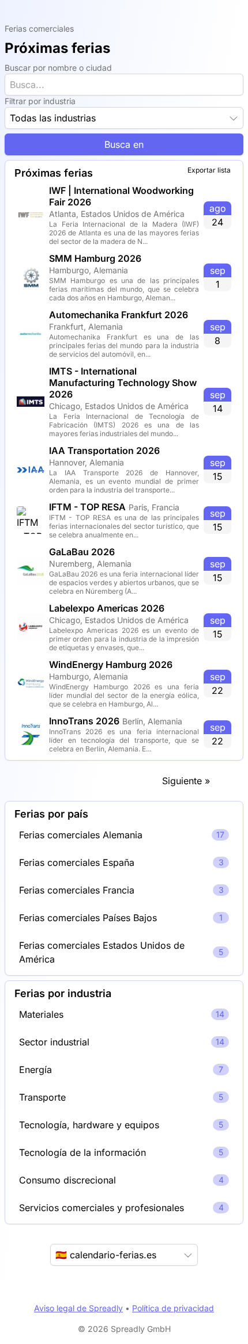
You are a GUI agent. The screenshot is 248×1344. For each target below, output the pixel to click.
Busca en (124, 144)
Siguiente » (186, 780)
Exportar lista (209, 170)
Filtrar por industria (40, 101)
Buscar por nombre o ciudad (58, 67)
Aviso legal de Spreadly (78, 1308)
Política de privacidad (173, 1308)
